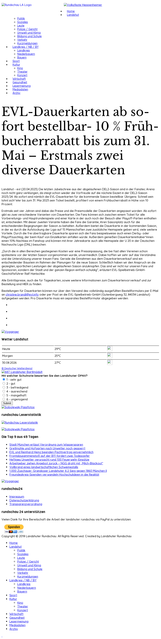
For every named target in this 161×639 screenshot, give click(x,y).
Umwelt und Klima (29, 32)
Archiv (16, 93)
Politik (21, 18)
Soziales (22, 22)
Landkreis (23, 50)
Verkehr (22, 40)
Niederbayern (26, 54)
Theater (22, 71)
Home (71, 11)
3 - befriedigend (17, 387)
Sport (16, 61)
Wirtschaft (19, 79)
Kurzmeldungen (27, 43)
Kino (20, 68)
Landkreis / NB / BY (25, 47)
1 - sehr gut (13, 379)
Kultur (16, 64)
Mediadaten (20, 89)
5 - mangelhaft (16, 395)
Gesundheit (20, 82)
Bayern (22, 57)
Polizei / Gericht (27, 29)
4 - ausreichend (16, 391)
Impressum (16, 496)
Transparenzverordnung (25, 504)
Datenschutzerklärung (24, 500)
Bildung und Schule (29, 36)
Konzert (22, 75)
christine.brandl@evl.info (22, 294)
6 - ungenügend (17, 399)
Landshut (73, 15)
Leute (20, 25)
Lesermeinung (22, 86)
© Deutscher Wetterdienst (17, 368)
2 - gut (10, 383)
